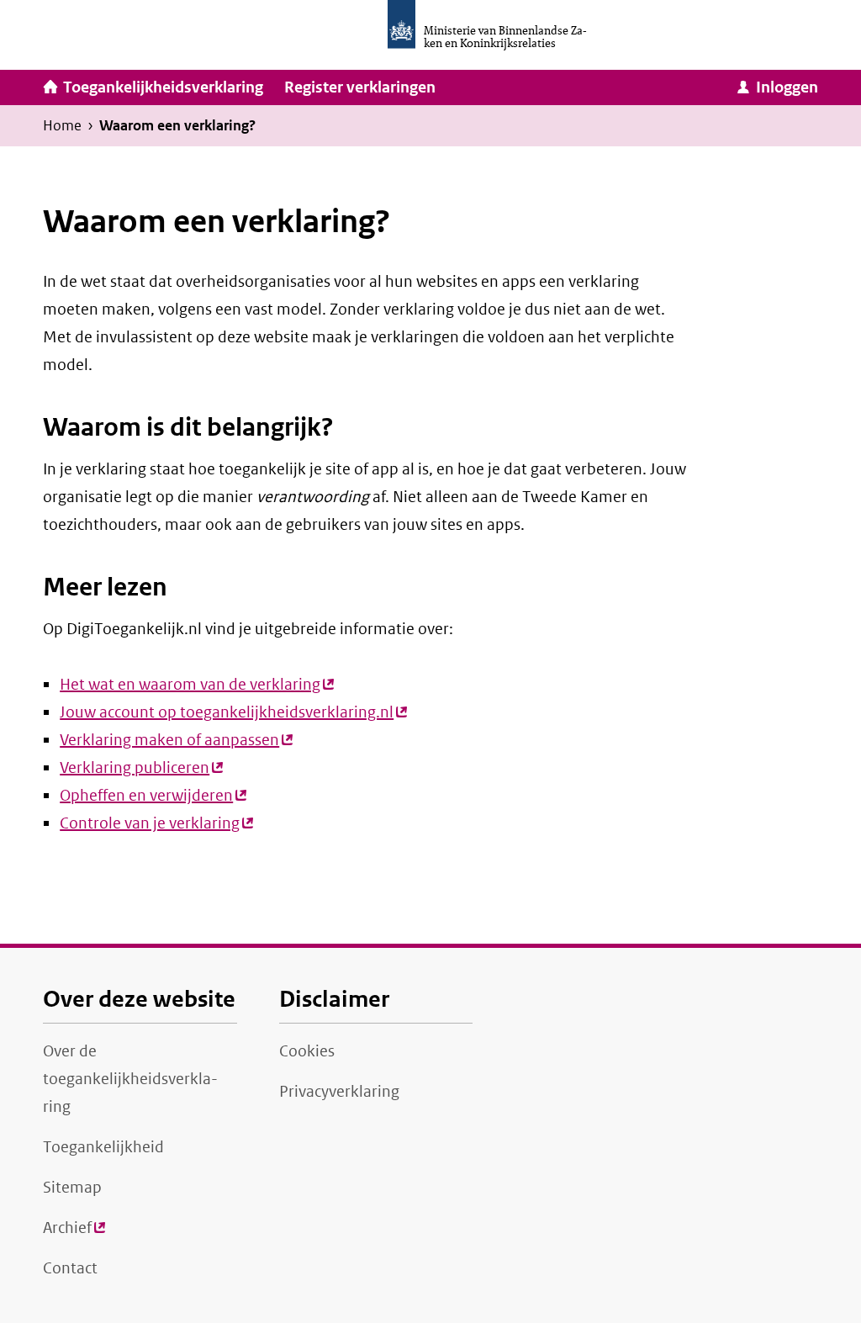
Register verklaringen (360, 87)
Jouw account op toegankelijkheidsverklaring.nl (233, 712)
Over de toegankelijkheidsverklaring (130, 1079)
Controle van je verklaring (156, 823)
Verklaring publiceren (141, 768)
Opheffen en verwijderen (153, 796)
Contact (70, 1268)
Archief (74, 1233)
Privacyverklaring (339, 1092)
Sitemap (72, 1187)
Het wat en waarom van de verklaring (197, 685)
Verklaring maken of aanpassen (176, 740)
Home (62, 126)
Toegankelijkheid (103, 1147)
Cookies (307, 1051)
